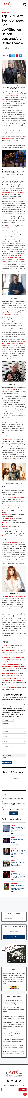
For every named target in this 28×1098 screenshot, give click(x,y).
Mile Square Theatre (7, 613)
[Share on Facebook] (10, 55)
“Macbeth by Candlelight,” (9, 650)
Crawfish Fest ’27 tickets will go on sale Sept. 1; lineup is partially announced (17, 864)
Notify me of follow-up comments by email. (13, 804)
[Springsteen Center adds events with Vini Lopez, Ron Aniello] (6, 840)
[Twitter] (16, 1081)
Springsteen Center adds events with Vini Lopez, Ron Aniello (17, 841)
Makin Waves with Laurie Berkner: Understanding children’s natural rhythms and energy (13, 1034)
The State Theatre (7, 439)
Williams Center (6, 514)
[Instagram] (12, 1081)
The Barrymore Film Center (9, 505)
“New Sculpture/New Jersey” (10, 673)
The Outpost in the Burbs (9, 389)
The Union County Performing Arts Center (13, 497)
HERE (6, 226)
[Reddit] (20, 1081)
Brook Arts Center (6, 522)
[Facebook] (8, 1081)
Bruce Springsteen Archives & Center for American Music (13, 192)
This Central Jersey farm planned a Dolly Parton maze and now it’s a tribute (13, 1009)
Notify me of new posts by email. (13, 809)
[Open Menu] (24, 4)
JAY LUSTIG (9, 51)
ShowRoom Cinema (7, 526)
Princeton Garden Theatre (9, 536)
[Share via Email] (20, 55)
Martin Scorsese (10, 138)
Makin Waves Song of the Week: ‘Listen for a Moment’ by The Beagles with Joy (13, 1002)
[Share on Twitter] (13, 55)
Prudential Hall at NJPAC (11, 96)
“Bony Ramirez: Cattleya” (9, 687)
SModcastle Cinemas (8, 518)
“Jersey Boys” (6, 645)
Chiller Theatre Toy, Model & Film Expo (15, 596)
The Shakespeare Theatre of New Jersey (13, 542)
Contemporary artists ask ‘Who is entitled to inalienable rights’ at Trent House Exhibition (13, 1053)
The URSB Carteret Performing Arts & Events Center (13, 343)
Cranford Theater (6, 511)
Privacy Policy (3, 1097)
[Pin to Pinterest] (17, 55)
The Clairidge (5, 530)
